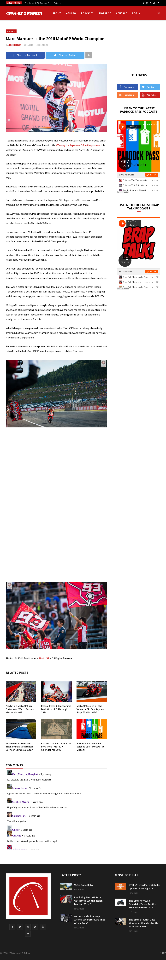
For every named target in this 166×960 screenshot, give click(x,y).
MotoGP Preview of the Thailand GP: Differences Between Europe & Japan (19, 746)
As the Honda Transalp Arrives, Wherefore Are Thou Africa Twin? (90, 920)
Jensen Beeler (14, 45)
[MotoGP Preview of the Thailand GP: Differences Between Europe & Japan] (21, 729)
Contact (121, 13)
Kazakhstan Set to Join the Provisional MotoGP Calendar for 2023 (56, 746)
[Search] (158, 13)
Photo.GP (44, 658)
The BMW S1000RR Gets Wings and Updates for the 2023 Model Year (144, 923)
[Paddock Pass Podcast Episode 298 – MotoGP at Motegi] (92, 729)
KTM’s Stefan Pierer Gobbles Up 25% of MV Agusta (144, 886)
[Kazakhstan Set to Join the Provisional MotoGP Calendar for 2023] (56, 729)
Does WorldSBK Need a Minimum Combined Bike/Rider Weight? (52, 3)
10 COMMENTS (42, 45)
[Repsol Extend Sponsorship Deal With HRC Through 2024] (56, 691)
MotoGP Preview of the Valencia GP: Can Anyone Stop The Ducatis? (90, 709)
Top (163, 953)
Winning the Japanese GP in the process (78, 145)
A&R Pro (71, 13)
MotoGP (11, 31)
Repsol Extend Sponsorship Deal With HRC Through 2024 (56, 709)
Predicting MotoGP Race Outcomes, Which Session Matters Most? (20, 709)
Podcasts (87, 13)
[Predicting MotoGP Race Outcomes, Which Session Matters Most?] (21, 691)
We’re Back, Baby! (84, 885)
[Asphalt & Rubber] (24, 13)
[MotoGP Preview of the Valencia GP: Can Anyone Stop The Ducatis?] (92, 691)
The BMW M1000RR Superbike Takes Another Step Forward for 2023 (143, 904)
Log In (136, 13)
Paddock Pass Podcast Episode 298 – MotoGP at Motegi (90, 746)
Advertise (105, 13)
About (57, 13)
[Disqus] (56, 809)
